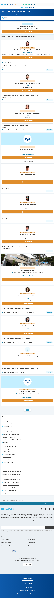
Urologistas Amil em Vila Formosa (10, 493)
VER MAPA (50, 69)
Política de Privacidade (6, 542)
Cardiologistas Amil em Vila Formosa (11, 482)
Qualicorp (36, 594)
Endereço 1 (4, 62)
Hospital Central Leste (8, 429)
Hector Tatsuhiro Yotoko (27, 174)
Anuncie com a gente (5, 545)
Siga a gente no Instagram (45, 509)
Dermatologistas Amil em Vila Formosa (11, 487)
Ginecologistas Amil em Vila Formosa (11, 485)
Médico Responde (26, 4)
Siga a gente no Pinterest (53, 509)
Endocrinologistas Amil (8, 449)
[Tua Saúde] (7, 509)
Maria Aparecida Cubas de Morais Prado (27, 113)
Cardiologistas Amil (7, 457)
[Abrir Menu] (2, 8)
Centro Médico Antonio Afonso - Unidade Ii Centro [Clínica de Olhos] (20, 65)
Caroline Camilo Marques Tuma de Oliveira (27, 50)
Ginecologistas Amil (7, 459)
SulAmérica (19, 594)
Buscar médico (10, 4)
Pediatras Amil (6, 451)
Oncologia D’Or (32, 590)
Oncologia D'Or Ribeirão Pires (9, 437)
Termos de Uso (31, 542)
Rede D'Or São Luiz (24, 590)
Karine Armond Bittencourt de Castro (27, 83)
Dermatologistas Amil (8, 462)
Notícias (33, 4)
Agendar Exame (18, 4)
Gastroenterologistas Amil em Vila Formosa (12, 479)
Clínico (15, 500)
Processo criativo (5, 539)
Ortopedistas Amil (7, 465)
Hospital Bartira (6, 442)
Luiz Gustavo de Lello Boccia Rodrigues (27, 356)
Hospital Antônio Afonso (27, 26)
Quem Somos (4, 536)
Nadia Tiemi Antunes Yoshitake (27, 326)
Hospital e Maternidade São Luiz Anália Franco (13, 439)
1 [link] (27, 410)
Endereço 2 (10, 62)
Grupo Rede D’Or (34, 571)
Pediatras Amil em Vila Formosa (10, 477)
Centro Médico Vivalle (6, 188)
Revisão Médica (31, 539)
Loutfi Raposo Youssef (27, 234)
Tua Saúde (3, 4)
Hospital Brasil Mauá (7, 431)
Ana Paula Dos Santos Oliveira (27, 296)
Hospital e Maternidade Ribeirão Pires (11, 434)
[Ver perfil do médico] (27, 43)
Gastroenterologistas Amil (9, 454)
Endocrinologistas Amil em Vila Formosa (11, 474)
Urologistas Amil (6, 467)
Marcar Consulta (10, 500)
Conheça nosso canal (41, 509)
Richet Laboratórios (28, 594)
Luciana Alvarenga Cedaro (27, 204)
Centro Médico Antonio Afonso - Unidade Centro (15, 125)
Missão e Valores (31, 536)
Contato (30, 545)
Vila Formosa (20, 500)
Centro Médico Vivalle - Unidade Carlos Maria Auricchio (16, 187)
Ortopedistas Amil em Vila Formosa (10, 490)
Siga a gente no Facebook (49, 509)
